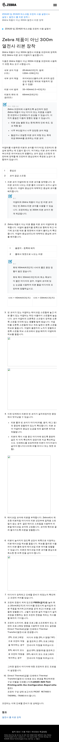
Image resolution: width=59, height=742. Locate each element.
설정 (4, 17)
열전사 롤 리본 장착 (18, 17)
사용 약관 (26, 732)
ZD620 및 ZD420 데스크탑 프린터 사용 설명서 (25, 14)
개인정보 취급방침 (39, 732)
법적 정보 (16, 732)
